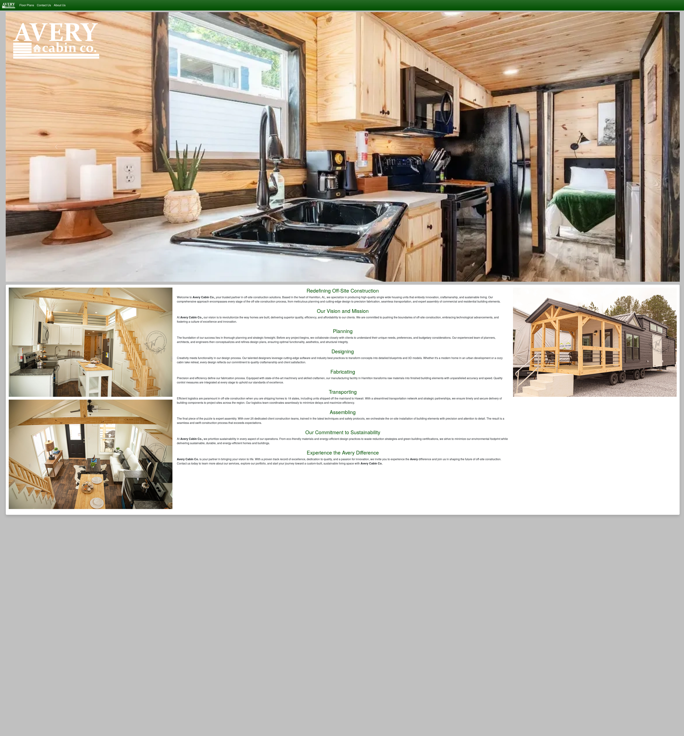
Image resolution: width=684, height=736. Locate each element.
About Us (60, 5)
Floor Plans (26, 5)
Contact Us (44, 5)
